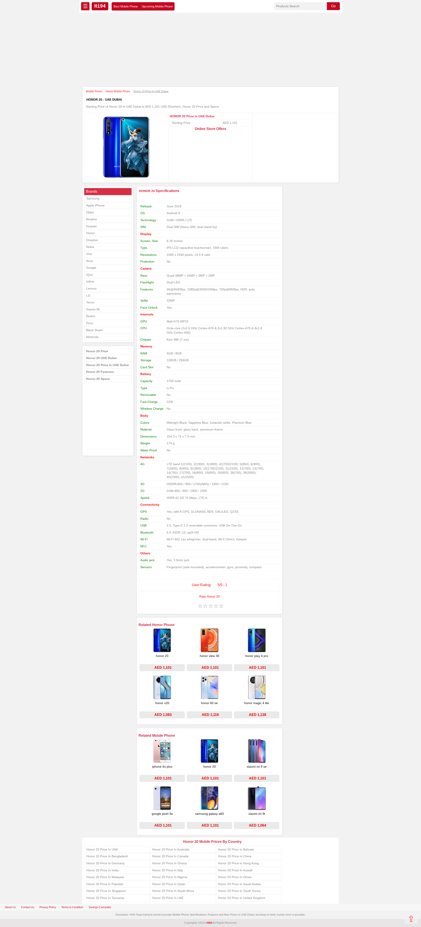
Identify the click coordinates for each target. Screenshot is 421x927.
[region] (210, 50)
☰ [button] (85, 6)
